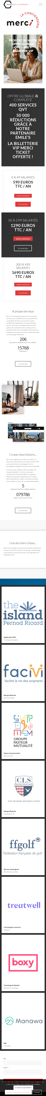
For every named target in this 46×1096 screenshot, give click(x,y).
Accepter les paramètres (23, 1088)
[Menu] (40, 4)
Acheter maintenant (23, 196)
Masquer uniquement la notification (18, 1092)
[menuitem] (40, 4)
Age (4, 1058)
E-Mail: (5, 1068)
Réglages (37, 1092)
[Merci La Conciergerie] (19, 4)
